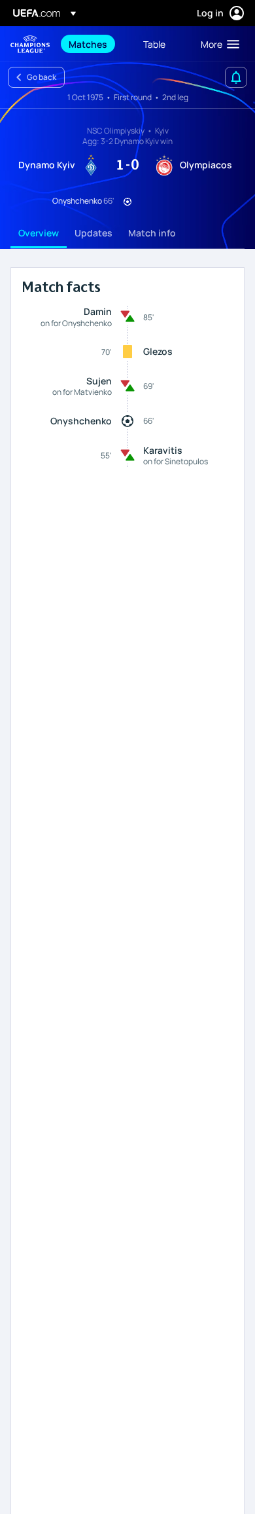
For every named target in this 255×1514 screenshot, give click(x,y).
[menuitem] (94, 44)
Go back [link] (41, 77)
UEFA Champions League (30, 44)
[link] (88, 44)
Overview (38, 233)
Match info (152, 233)
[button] (217, 44)
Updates (93, 233)
